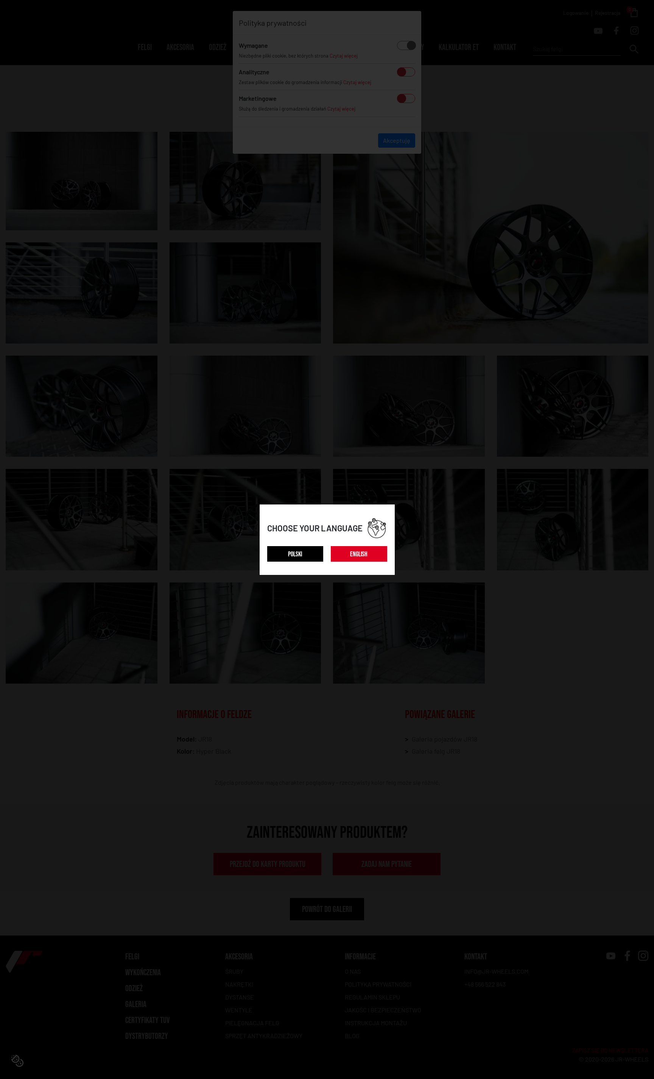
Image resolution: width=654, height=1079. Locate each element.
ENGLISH (358, 554)
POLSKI (295, 554)
